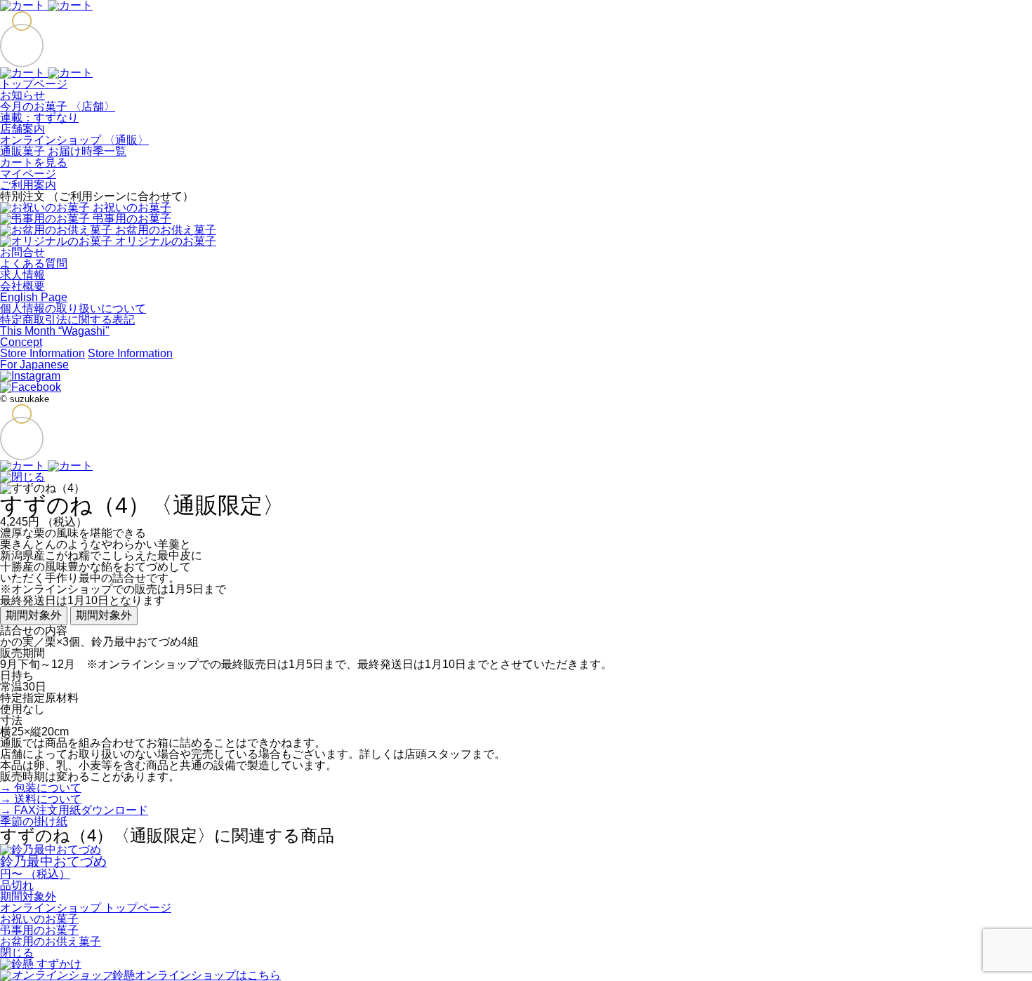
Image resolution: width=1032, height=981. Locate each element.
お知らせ (22, 95)
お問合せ (22, 252)
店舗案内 (22, 129)
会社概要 (22, 286)
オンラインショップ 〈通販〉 (74, 140)
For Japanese (34, 365)
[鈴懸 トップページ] (22, 61)
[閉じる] (22, 477)
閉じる (17, 953)
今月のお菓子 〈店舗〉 (57, 106)
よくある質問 (33, 263)
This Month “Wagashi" (55, 331)
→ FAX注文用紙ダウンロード (74, 810)
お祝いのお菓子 (39, 919)
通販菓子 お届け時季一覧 (63, 151)
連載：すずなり (39, 118)
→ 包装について (40, 788)
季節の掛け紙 (33, 821)
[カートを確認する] (46, 73)
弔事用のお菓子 (39, 930)
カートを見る (33, 162)
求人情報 (22, 275)
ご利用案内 (28, 185)
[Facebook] (30, 387)
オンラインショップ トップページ (85, 908)
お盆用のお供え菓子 (50, 941)
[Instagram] (30, 376)
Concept (21, 342)
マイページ (28, 174)
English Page (33, 297)
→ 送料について (40, 799)
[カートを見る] (46, 466)
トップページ (33, 84)
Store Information (42, 353)
